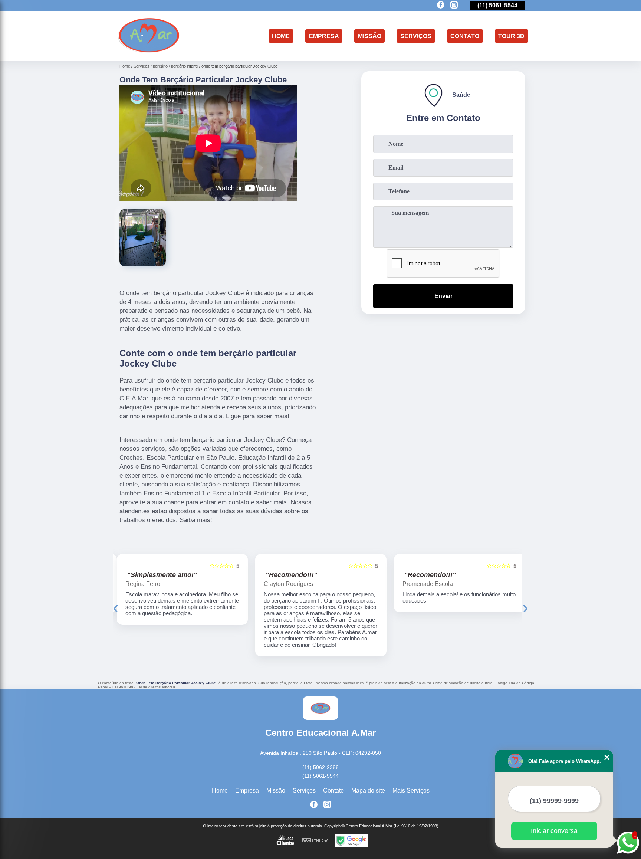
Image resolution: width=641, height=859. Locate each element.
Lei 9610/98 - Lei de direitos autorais (143, 687)
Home (281, 36)
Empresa (324, 36)
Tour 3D (511, 36)
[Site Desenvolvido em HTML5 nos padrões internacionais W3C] (315, 840)
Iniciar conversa (554, 831)
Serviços (415, 36)
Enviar (443, 296)
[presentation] (116, 607)
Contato (464, 36)
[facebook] (440, 5)
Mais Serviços (411, 790)
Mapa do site (368, 790)
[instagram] (454, 5)
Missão (369, 36)
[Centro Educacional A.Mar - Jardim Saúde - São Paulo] (149, 51)
